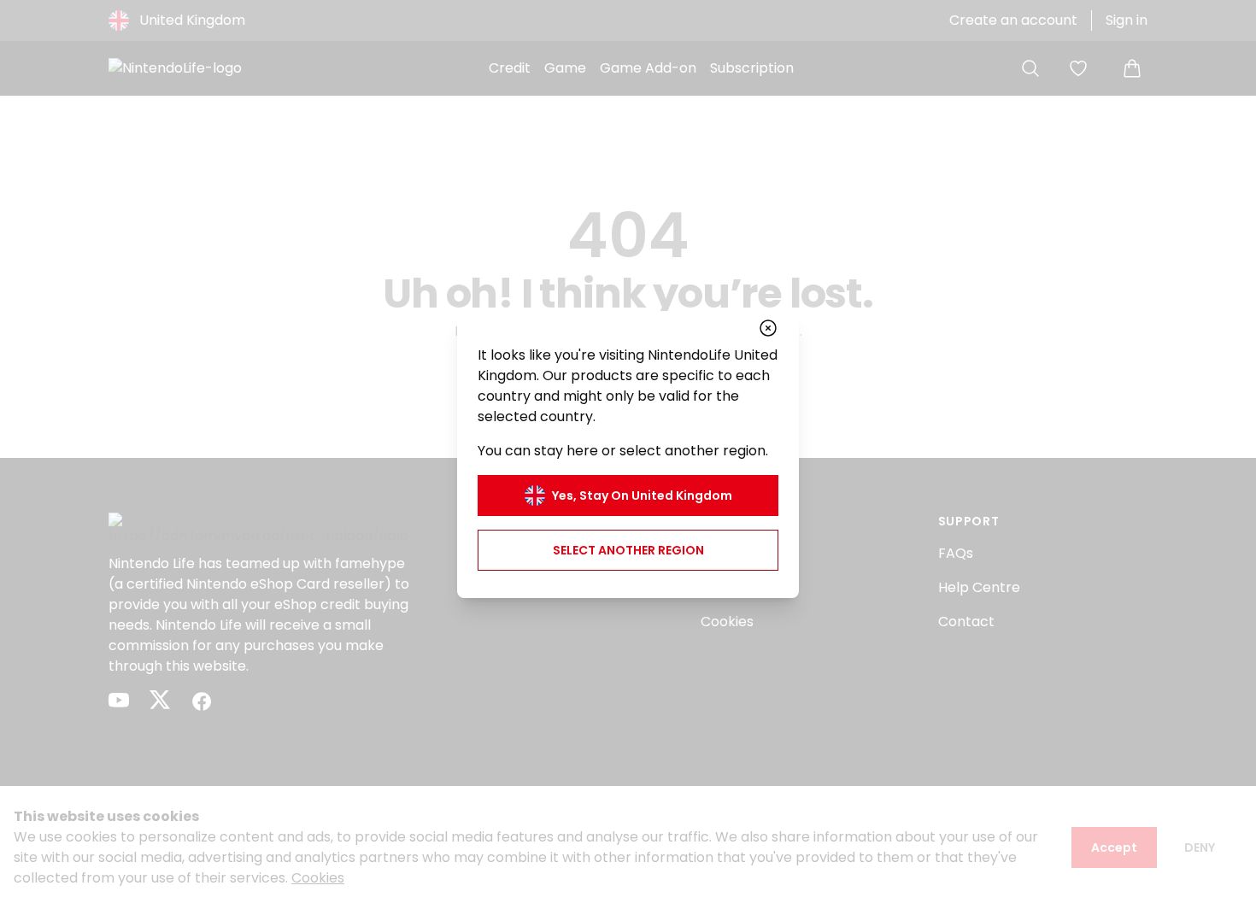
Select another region (628, 550)
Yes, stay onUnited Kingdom (642, 495)
